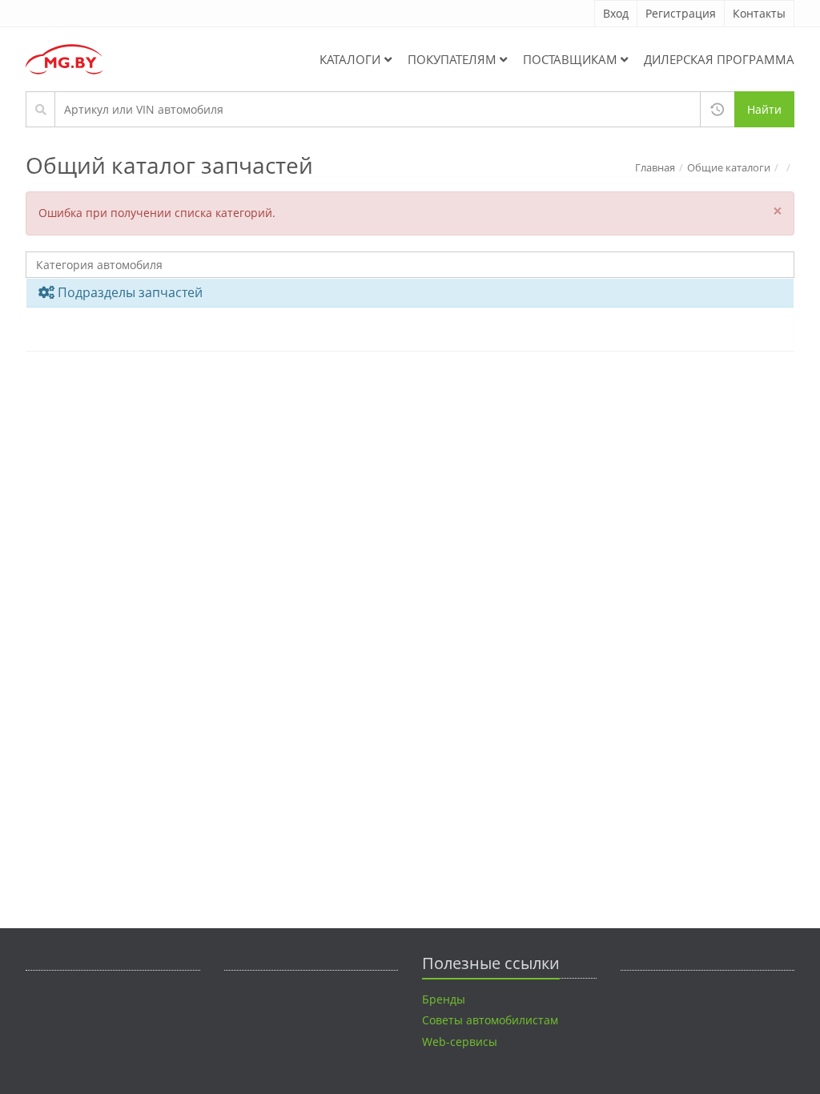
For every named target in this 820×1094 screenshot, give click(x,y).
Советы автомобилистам (490, 1020)
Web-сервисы (459, 1041)
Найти (764, 109)
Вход (616, 13)
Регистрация (680, 13)
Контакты (759, 13)
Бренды (443, 999)
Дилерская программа (719, 59)
